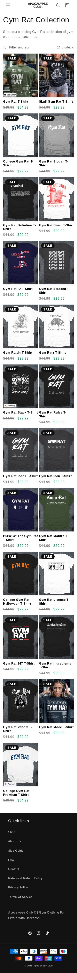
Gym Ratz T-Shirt (52, 352)
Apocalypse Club (43, 965)
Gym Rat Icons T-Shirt (20, 476)
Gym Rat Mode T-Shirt (56, 727)
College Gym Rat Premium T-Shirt (16, 792)
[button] (8, 5)
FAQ (11, 859)
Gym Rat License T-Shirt (54, 601)
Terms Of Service (20, 896)
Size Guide (16, 850)
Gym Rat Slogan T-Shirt (53, 163)
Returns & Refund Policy (25, 878)
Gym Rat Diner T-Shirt (56, 225)
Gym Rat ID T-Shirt (18, 288)
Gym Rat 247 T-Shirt (19, 663)
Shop (11, 832)
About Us (14, 841)
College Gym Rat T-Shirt (18, 163)
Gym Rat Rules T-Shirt (53, 414)
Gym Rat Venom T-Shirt (17, 729)
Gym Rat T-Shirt (15, 101)
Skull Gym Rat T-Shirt (56, 101)
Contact (13, 869)
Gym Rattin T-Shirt (17, 352)
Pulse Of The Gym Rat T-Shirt (20, 537)
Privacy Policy (18, 887)
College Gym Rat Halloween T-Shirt (17, 601)
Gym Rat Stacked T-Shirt (54, 290)
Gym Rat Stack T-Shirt (20, 412)
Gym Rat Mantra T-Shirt (53, 537)
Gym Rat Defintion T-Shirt (19, 227)
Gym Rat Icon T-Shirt (55, 476)
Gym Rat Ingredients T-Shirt (55, 665)
